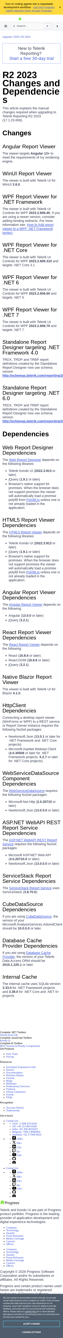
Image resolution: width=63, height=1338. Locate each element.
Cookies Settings (31, 1332)
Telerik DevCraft (8, 1035)
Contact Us (12, 1121)
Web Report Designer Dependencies (27, 450)
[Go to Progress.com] (10, 1204)
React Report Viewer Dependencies (26, 635)
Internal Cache (19, 977)
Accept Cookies (31, 1323)
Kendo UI (5, 1040)
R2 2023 (25, 37)
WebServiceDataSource (27, 791)
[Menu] (6, 26)
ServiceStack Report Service (30, 888)
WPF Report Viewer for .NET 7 (29, 312)
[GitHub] (14, 1159)
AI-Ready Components (27, 1046)
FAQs (9, 1097)
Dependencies (25, 434)
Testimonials (13, 1110)
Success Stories (15, 1107)
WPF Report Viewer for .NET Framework (29, 199)
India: (25, 1129)
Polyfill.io (33, 500)
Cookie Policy (31, 1311)
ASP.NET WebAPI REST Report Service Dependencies (31, 827)
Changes (16, 133)
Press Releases (14, 1236)
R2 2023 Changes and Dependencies (31, 87)
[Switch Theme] (57, 26)
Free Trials (12, 1054)
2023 (16, 37)
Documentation (14, 1072)
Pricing (10, 1056)
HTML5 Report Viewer (25, 532)
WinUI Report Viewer (27, 173)
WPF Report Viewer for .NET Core (29, 247)
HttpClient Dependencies (19, 708)
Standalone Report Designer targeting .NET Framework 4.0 (30, 347)
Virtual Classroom (16, 1092)
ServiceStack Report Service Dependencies (29, 878)
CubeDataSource (39, 916)
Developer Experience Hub (21, 1067)
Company (11, 1227)
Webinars (11, 1083)
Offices (10, 1244)
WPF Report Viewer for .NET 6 (29, 279)
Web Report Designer (25, 460)
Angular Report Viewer (29, 146)
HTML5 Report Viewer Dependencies (28, 522)
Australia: (26, 1134)
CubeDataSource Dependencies (22, 906)
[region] (31, 1316)
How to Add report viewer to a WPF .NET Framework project (28, 229)
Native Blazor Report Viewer (27, 679)
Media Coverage (15, 1238)
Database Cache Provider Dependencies (30, 943)
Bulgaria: (26, 1132)
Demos (10, 1070)
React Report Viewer (24, 644)
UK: (24, 1126)
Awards (10, 1233)
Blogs (9, 1081)
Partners (10, 1089)
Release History (15, 1075)
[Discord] (14, 1163)
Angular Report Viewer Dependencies (29, 595)
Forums (10, 1078)
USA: (24, 1123)
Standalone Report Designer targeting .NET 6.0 (30, 393)
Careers (10, 1241)
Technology (12, 1230)
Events (10, 1094)
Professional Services (18, 1086)
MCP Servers (7, 1046)
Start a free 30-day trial (31, 58)
